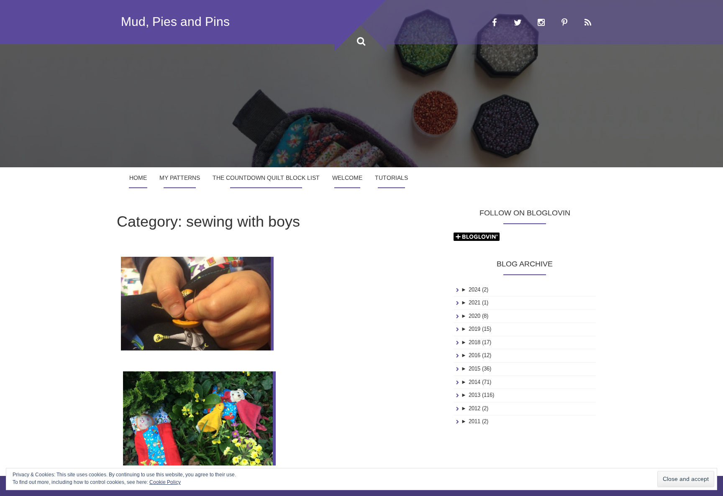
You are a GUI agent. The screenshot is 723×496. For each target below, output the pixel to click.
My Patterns (179, 177)
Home (138, 177)
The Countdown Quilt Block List (266, 177)
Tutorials (391, 177)
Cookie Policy (165, 482)
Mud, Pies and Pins (175, 21)
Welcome (347, 177)
